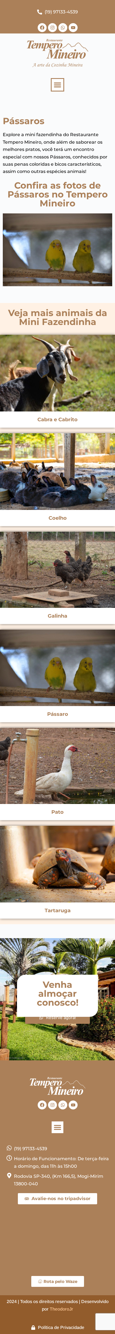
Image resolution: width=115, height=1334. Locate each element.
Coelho (58, 518)
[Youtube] (73, 27)
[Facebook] (42, 27)
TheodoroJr (61, 1309)
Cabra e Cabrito (57, 419)
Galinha (57, 616)
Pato (57, 812)
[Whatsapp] (62, 27)
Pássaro (57, 714)
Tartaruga (58, 910)
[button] (57, 84)
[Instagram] (52, 27)
